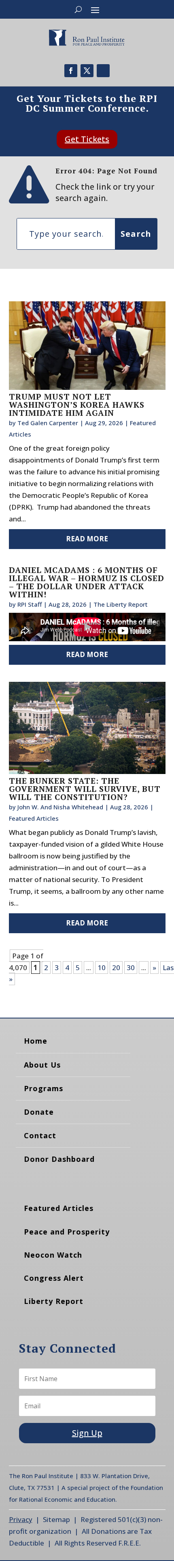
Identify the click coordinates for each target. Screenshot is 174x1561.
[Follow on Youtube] (103, 70)
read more (87, 538)
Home (35, 1041)
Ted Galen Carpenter (47, 423)
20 (116, 967)
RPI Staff (29, 604)
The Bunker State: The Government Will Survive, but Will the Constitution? (85, 788)
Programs (43, 1088)
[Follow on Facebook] (70, 70)
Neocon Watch (53, 1255)
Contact (40, 1135)
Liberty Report (53, 1301)
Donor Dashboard (59, 1159)
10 (102, 967)
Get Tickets (87, 139)
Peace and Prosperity (67, 1232)
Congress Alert (54, 1278)
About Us (42, 1065)
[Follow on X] (87, 70)
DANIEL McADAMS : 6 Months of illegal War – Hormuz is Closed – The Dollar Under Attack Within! (86, 582)
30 (131, 967)
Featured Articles (34, 818)
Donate (39, 1112)
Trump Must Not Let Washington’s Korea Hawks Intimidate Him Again (76, 404)
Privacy (20, 1519)
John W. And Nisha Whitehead (60, 807)
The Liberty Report (120, 604)
